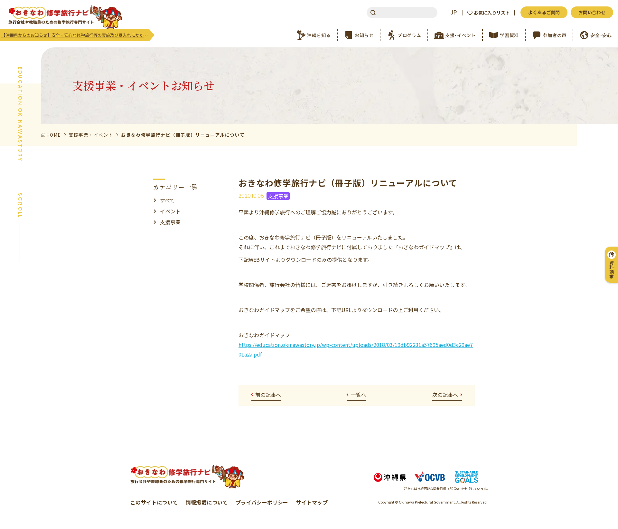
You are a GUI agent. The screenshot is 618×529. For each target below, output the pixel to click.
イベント (170, 211)
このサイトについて (154, 502)
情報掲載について (207, 502)
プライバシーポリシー (262, 502)
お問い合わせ (591, 12)
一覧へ (358, 394)
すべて (167, 200)
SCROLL (20, 205)
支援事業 (170, 222)
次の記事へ (445, 394)
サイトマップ (312, 502)
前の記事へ (268, 394)
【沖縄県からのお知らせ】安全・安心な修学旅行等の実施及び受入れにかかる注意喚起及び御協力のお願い (75, 35)
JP (453, 12)
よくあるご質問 (544, 12)
